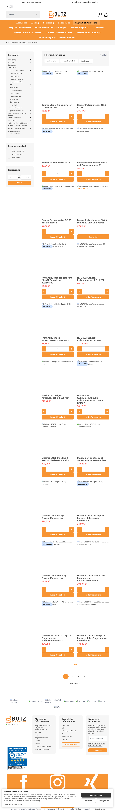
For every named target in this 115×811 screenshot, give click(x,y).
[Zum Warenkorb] (106, 15)
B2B (7, 6)
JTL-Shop (78, 809)
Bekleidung (12, 65)
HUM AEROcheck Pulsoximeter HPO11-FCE (90, 279)
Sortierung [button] (85, 61)
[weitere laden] (75, 663)
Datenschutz (18, 804)
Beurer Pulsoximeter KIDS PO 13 (91, 106)
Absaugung (12, 60)
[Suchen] (37, 14)
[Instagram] (57, 782)
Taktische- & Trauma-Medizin (17, 126)
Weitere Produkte (14, 134)
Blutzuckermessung (16, 79)
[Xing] (91, 782)
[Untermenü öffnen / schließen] (30, 60)
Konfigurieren (104, 801)
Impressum (7, 804)
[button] (75, 61)
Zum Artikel (93, 237)
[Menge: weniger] (44, 116)
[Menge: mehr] (71, 116)
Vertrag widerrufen (70, 744)
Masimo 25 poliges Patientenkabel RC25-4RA (55, 396)
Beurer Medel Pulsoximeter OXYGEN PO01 (57, 106)
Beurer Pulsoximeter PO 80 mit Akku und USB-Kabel (92, 221)
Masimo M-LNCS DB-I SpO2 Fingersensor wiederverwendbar (91, 578)
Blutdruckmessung (16, 73)
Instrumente (12, 120)
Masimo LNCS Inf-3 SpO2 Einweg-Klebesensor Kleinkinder (90, 518)
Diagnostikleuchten (16, 82)
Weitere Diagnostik (16, 108)
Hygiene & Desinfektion (16, 111)
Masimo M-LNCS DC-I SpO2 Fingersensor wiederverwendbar (56, 638)
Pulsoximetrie (14, 88)
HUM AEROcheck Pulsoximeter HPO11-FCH (55, 339)
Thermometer (14, 102)
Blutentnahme (14, 76)
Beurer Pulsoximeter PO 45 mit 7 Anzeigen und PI (92, 163)
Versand (38, 809)
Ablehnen (88, 801)
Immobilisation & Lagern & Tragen (17, 114)
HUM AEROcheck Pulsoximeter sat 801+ (89, 339)
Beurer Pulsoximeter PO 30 (56, 162)
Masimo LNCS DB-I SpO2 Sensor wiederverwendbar (56, 459)
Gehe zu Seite (75, 683)
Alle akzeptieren (96, 795)
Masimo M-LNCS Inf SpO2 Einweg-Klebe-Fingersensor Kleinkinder (92, 638)
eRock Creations (100, 809)
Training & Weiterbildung (16, 128)
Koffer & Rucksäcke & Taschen (18, 123)
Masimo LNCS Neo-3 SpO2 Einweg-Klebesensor (56, 576)
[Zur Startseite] (57, 14)
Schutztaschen (16, 96)
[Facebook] (24, 782)
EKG (11, 85)
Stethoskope (14, 99)
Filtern (19, 183)
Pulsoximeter (15, 93)
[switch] (11, 6)
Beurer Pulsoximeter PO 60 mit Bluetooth (56, 221)
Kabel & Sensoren (16, 90)
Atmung (11, 62)
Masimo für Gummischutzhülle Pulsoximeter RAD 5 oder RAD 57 (90, 399)
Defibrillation (12, 68)
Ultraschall (13, 105)
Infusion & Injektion (14, 118)
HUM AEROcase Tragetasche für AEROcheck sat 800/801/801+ (57, 280)
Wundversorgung (14, 131)
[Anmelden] (100, 15)
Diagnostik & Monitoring (16, 70)
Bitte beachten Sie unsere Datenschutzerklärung (96, 745)
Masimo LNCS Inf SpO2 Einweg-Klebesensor (54, 516)
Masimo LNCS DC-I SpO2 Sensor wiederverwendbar (91, 459)
